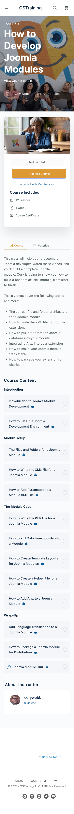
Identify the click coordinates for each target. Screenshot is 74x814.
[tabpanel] (37, 308)
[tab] (15, 246)
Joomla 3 (11, 24)
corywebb (32, 697)
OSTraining (30, 7)
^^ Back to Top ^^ (49, 757)
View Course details (18, 81)
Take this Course (39, 173)
